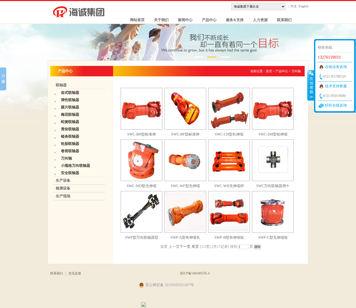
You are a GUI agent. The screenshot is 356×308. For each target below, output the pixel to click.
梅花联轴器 (70, 114)
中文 (294, 6)
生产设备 (63, 180)
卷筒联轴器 (70, 151)
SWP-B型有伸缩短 (229, 237)
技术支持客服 (336, 86)
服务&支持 (233, 20)
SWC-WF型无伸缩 (185, 186)
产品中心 (207, 20)
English (303, 6)
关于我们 (159, 20)
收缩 (311, 85)
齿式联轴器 (70, 93)
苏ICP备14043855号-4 (195, 273)
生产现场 (63, 196)
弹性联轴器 (70, 100)
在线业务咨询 (336, 67)
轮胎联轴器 (70, 144)
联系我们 (282, 20)
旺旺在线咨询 (336, 105)
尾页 (195, 247)
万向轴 (66, 158)
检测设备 (63, 188)
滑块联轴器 (70, 129)
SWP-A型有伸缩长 (185, 237)
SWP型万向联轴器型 (141, 237)
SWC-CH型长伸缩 (229, 134)
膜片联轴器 (70, 107)
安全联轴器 (70, 173)
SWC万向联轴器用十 (273, 186)
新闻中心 (183, 20)
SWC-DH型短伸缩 (273, 134)
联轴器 (61, 85)
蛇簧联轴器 (70, 122)
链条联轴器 (70, 136)
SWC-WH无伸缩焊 (229, 186)
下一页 (185, 247)
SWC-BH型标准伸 (141, 134)
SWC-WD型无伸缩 (141, 186)
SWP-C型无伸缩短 (273, 237)
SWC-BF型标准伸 (185, 134)
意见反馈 (75, 273)
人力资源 (258, 20)
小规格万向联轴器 (75, 166)
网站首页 (135, 20)
